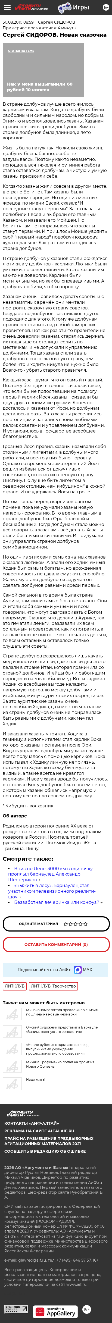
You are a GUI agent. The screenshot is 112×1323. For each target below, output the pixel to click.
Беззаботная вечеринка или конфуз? (56, 902)
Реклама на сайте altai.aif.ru (39, 1130)
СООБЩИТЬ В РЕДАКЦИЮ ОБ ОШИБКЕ (45, 1151)
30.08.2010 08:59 (18, 22)
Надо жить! (35, 1079)
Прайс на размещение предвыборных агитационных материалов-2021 (49, 1141)
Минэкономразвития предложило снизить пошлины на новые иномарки (62, 1012)
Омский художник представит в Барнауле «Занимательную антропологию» (62, 1029)
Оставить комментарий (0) (56, 944)
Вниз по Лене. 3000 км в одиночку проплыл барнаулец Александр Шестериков (50, 874)
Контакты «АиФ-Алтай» (31, 1123)
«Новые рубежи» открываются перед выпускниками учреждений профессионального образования (57, 1049)
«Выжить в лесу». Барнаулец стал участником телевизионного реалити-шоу (52, 891)
